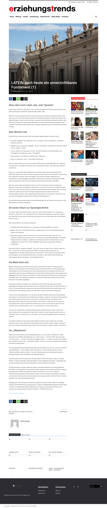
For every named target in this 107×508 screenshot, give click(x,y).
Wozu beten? (12, 468)
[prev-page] (10, 473)
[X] (14, 98)
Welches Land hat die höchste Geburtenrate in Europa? (92, 113)
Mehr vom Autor (25, 434)
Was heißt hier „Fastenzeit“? (36, 468)
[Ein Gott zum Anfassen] (38, 444)
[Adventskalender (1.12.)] (77, 233)
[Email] (22, 98)
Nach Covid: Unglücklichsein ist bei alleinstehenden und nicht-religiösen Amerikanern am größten (92, 144)
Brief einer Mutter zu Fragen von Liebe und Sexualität (20, 412)
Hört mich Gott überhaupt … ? (56, 452)
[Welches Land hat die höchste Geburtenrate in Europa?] (92, 106)
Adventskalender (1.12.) (77, 239)
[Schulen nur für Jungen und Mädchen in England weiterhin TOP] (92, 217)
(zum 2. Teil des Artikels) (16, 393)
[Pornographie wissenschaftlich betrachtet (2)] (92, 182)
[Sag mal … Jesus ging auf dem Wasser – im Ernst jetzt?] (58, 460)
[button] (96, 16)
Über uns (58, 490)
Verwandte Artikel (14, 434)
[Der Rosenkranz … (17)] (92, 121)
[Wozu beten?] (18, 460)
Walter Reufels (17, 91)
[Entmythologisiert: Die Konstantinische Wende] (92, 233)
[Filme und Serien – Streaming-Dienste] (92, 197)
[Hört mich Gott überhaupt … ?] (58, 444)
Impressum (41, 493)
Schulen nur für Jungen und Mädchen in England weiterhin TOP (91, 225)
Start (10, 21)
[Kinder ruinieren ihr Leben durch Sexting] (77, 121)
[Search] (101, 486)
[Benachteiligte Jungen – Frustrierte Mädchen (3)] (77, 154)
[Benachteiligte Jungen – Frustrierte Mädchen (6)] (77, 135)
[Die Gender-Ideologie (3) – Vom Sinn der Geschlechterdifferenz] (77, 217)
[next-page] (13, 473)
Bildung (14, 21)
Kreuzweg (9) (63, 411)
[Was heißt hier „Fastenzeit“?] (38, 460)
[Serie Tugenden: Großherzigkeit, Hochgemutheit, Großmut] (92, 154)
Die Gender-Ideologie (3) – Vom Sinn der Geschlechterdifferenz (77, 225)
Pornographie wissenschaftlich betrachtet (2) (90, 189)
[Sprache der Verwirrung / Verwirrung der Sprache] (77, 106)
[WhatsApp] (18, 98)
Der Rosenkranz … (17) (91, 127)
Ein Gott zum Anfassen (34, 452)
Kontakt (58, 493)
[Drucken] (26, 98)
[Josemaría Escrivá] (18, 444)
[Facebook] (10, 98)
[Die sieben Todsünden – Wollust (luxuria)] (77, 182)
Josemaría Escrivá (13, 452)
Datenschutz (41, 490)
